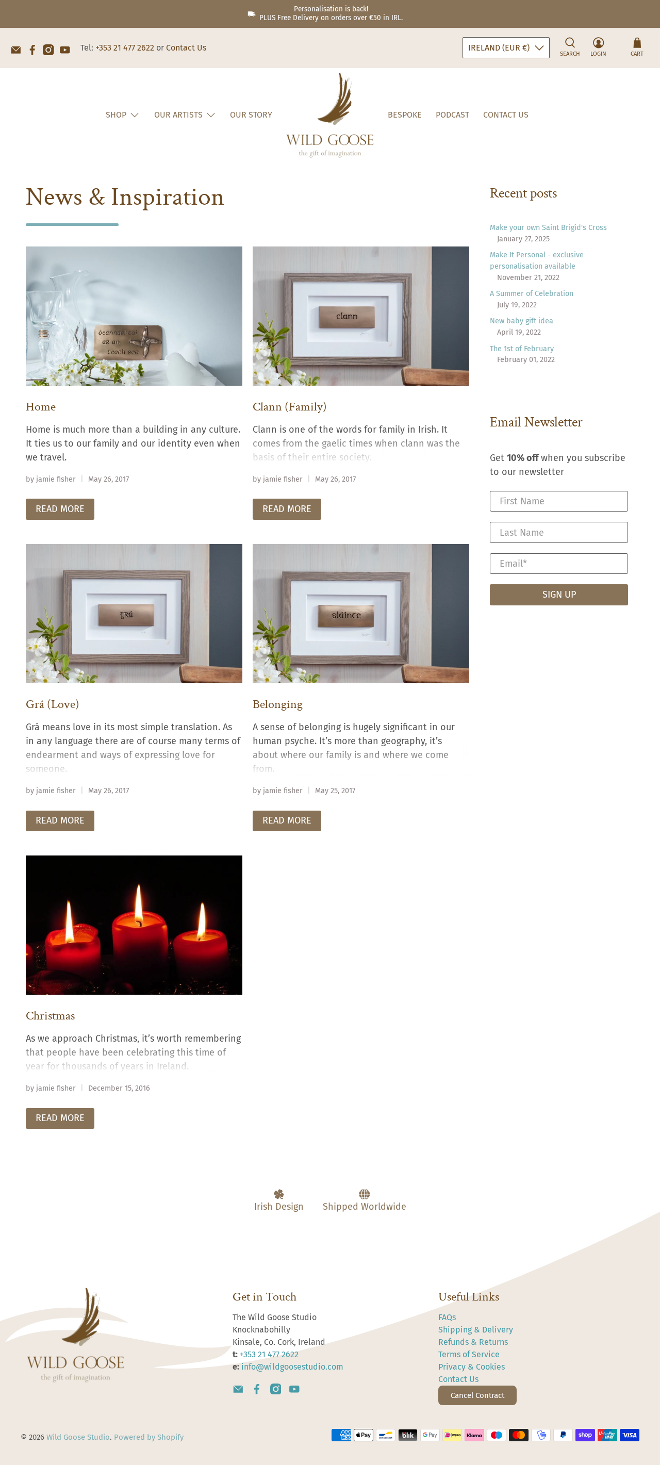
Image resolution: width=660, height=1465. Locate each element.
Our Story (251, 115)
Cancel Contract (477, 1395)
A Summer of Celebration (531, 293)
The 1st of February (522, 348)
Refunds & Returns (473, 1342)
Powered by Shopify (149, 1437)
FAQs (447, 1317)
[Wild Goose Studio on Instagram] (51, 52)
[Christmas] (134, 925)
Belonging (278, 704)
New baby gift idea (521, 321)
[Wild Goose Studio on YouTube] (67, 52)
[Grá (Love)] (134, 613)
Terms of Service (469, 1354)
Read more (60, 509)
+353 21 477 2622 (124, 48)
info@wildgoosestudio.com (292, 1367)
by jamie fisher (51, 479)
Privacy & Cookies (471, 1367)
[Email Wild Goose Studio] (18, 52)
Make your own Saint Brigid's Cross (548, 227)
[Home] (134, 316)
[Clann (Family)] (361, 316)
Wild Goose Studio (78, 1437)
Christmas (50, 1016)
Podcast (452, 115)
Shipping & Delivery (475, 1330)
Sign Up (559, 594)
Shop (116, 115)
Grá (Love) (52, 704)
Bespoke (405, 115)
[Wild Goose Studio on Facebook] (35, 52)
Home (41, 407)
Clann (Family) (290, 407)
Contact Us (186, 48)
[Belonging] (361, 613)
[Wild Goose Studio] (330, 115)
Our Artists (178, 115)
